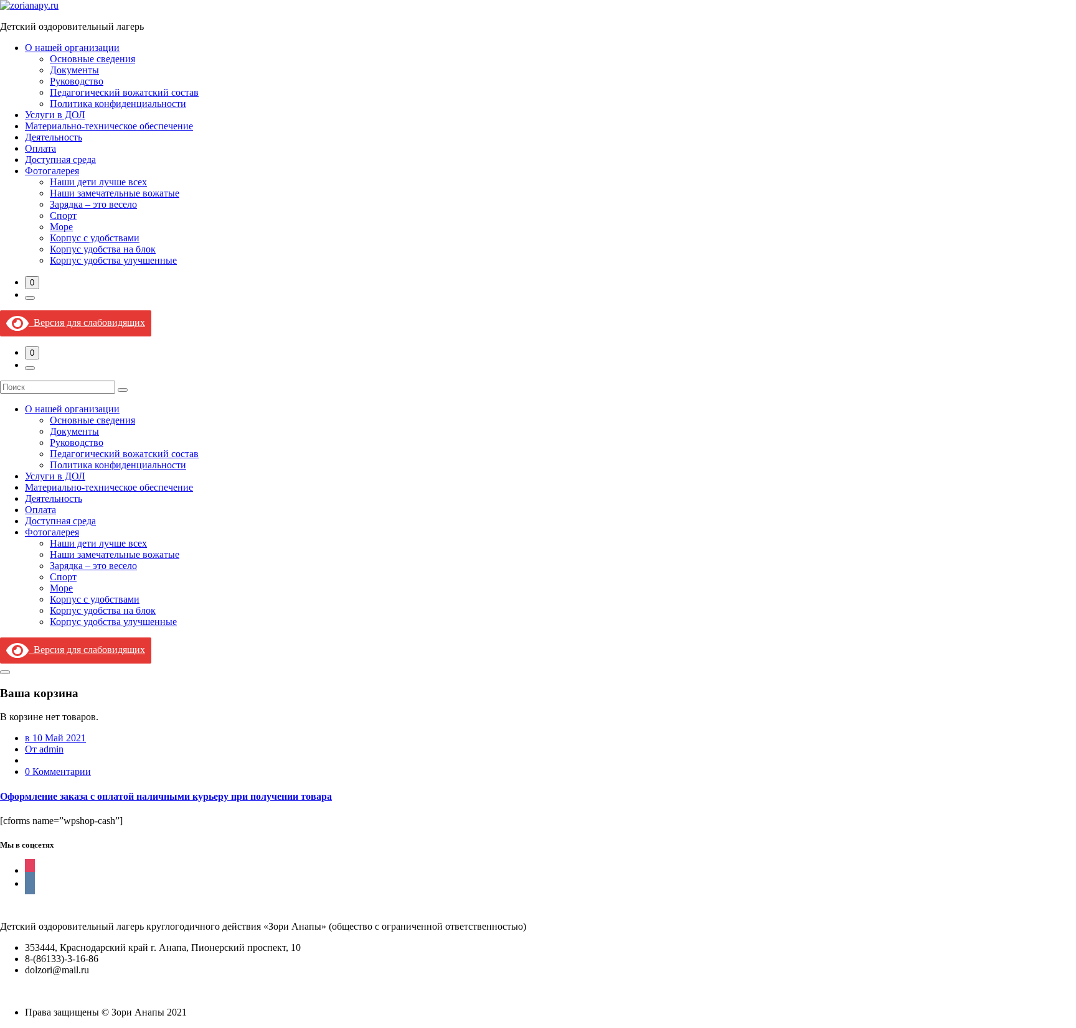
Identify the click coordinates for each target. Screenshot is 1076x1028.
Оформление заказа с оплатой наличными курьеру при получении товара (166, 796)
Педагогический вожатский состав (124, 92)
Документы (74, 70)
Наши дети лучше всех (98, 182)
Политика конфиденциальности (118, 103)
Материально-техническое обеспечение (109, 126)
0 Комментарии (58, 771)
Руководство (76, 81)
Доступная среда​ (60, 159)
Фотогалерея (52, 170)
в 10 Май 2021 (55, 738)
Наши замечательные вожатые (114, 193)
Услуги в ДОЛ (55, 114)
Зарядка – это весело (93, 204)
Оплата (40, 148)
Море (61, 226)
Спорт (63, 215)
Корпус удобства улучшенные (113, 260)
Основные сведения (92, 58)
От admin (44, 749)
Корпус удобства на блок (103, 249)
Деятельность (53, 137)
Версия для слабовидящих (87, 322)
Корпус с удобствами (94, 238)
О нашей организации (72, 47)
